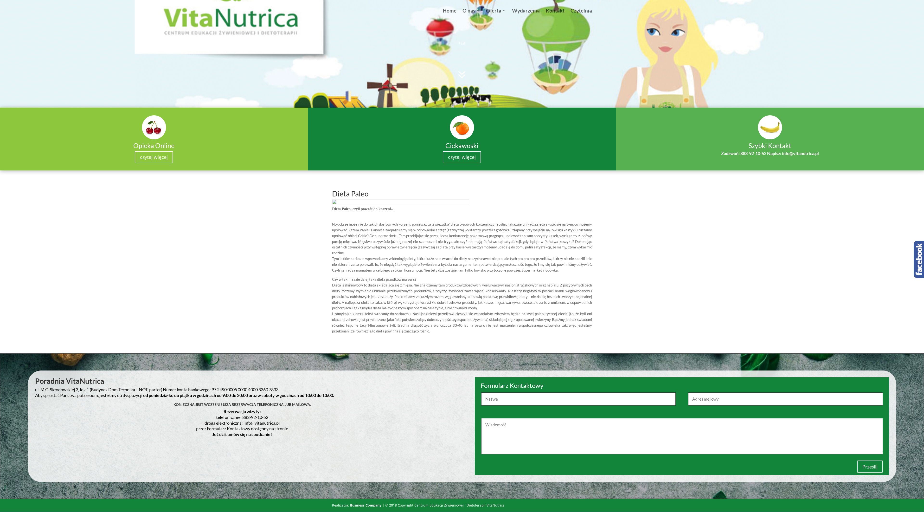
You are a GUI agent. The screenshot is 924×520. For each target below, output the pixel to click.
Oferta (493, 11)
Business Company (365, 505)
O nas (468, 11)
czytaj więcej (154, 157)
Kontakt (555, 11)
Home (449, 11)
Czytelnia (581, 11)
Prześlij (870, 466)
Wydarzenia (526, 11)
